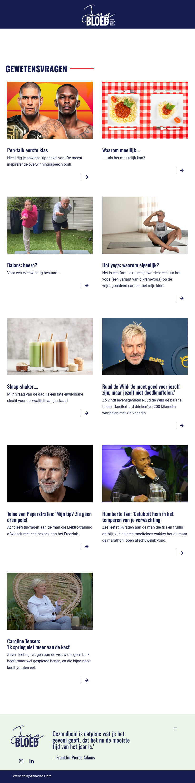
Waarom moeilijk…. (121, 150)
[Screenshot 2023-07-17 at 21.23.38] (145, 447)
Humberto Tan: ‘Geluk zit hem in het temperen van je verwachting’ (138, 516)
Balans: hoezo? (22, 265)
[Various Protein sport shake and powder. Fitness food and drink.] (50, 319)
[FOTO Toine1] (50, 447)
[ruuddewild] (145, 319)
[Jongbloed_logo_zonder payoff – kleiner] (26, 726)
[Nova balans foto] (50, 198)
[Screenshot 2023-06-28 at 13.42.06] (50, 574)
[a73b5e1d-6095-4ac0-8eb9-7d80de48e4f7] (50, 83)
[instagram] (21, 761)
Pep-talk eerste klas (27, 150)
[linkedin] (32, 761)
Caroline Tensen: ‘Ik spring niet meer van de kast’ (38, 644)
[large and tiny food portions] (145, 83)
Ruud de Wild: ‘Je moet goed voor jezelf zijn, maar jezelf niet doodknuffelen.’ (141, 389)
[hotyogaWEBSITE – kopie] (145, 198)
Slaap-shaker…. (22, 386)
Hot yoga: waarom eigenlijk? (130, 265)
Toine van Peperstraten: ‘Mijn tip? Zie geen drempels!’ (49, 516)
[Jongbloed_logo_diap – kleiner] (97, 5)
